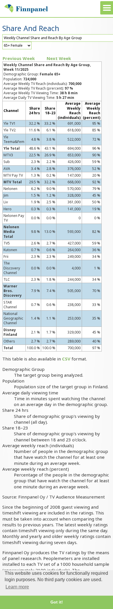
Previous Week (19, 58)
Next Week (59, 58)
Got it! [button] (56, 602)
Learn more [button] (17, 586)
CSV (66, 359)
